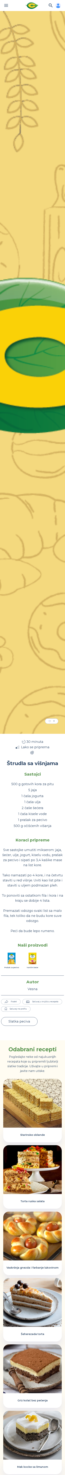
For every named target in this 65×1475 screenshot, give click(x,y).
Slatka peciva (19, 1021)
